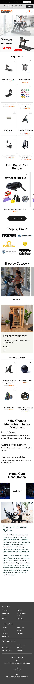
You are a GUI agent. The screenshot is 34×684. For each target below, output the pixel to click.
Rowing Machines (21, 613)
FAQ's (3, 630)
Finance (19, 630)
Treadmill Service (6, 647)
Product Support (21, 645)
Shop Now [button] (6, 347)
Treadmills (4, 610)
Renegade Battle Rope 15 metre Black (15, 209)
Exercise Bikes (5, 613)
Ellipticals (19, 610)
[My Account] (25, 12)
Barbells (4, 618)
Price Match (20, 633)
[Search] (22, 12)
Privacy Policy (5, 633)
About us (4, 627)
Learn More (27, 2)
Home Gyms (5, 616)
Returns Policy (5, 636)
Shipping (19, 647)
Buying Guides (20, 627)
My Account (5, 645)
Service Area (20, 650)
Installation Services (7, 650)
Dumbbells (19, 616)
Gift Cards (19, 618)
